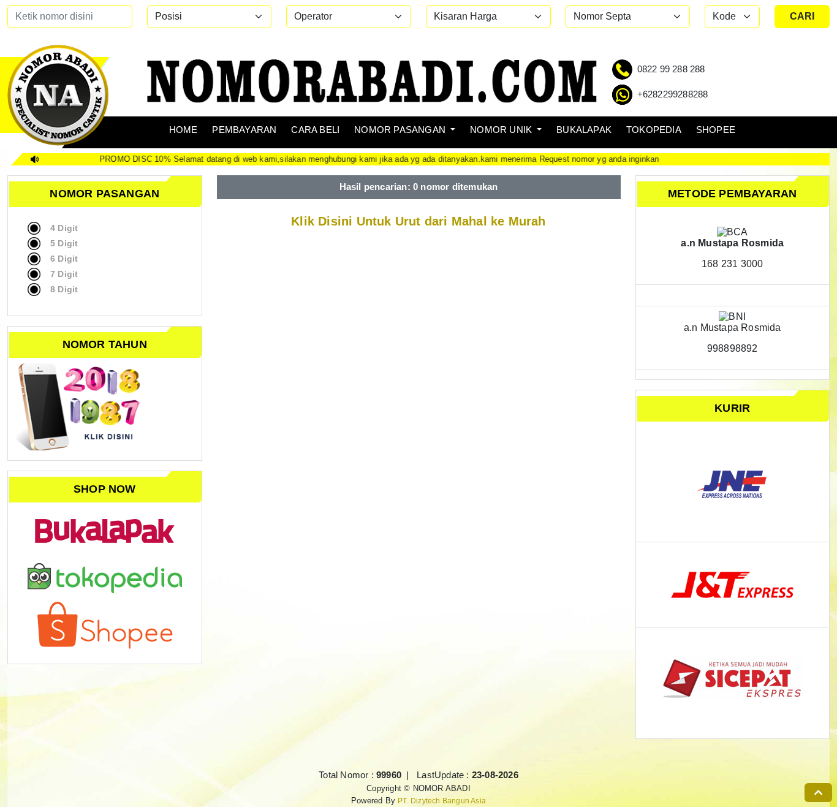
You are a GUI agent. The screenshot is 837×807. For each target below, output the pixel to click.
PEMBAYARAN (244, 129)
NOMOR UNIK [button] (502, 129)
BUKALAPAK (584, 129)
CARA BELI (315, 129)
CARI (802, 16)
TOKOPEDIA (653, 129)
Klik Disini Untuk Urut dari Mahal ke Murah (416, 221)
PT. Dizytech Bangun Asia (442, 801)
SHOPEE (715, 129)
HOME (183, 129)
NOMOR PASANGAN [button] (401, 129)
